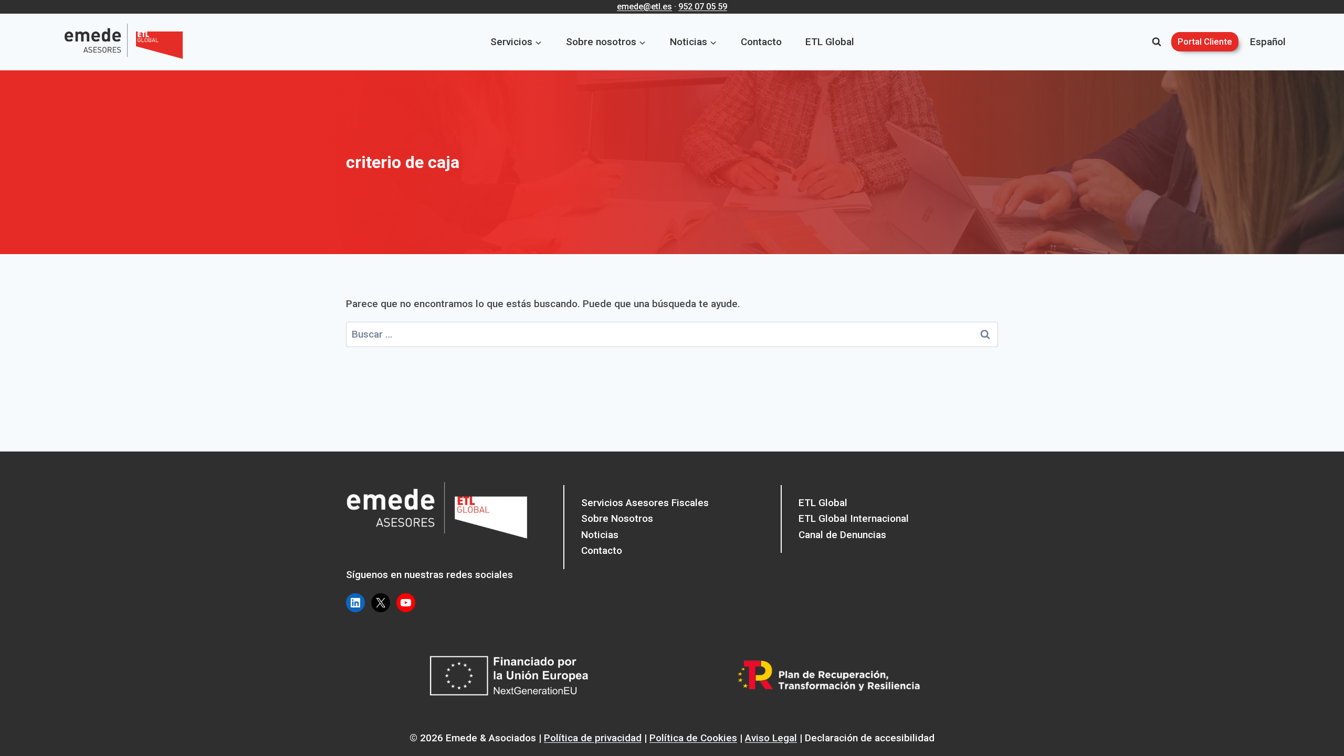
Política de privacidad (593, 738)
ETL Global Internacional (854, 518)
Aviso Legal (771, 738)
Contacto (761, 42)
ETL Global (829, 42)
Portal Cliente (1205, 41)
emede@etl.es (644, 7)
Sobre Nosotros (617, 518)
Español (1268, 42)
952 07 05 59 (702, 7)
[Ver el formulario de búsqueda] (1156, 42)
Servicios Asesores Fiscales (645, 503)
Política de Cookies (693, 738)
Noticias (599, 535)
